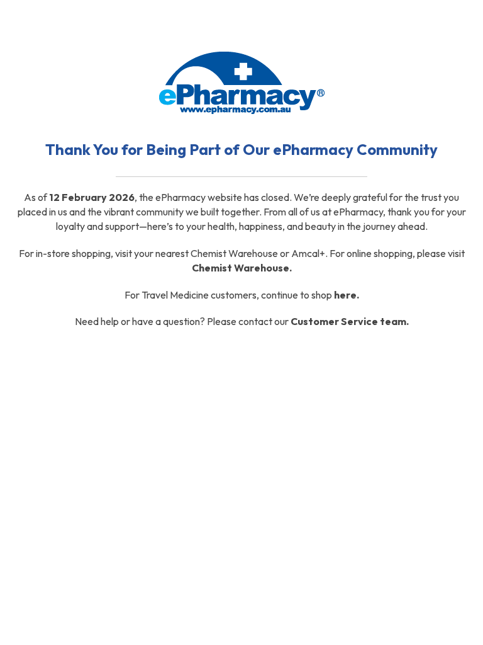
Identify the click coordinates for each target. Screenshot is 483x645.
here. (346, 294)
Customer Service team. (350, 321)
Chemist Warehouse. (242, 267)
